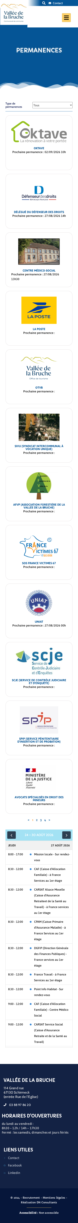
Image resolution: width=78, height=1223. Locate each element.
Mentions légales (54, 1197)
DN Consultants (47, 1202)
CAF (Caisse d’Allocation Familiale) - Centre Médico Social (51, 1009)
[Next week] (66, 835)
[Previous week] (11, 835)
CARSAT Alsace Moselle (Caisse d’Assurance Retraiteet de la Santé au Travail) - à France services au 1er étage (51, 901)
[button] (44, 3)
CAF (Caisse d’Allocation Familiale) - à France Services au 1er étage (49, 874)
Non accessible (39, 1212)
